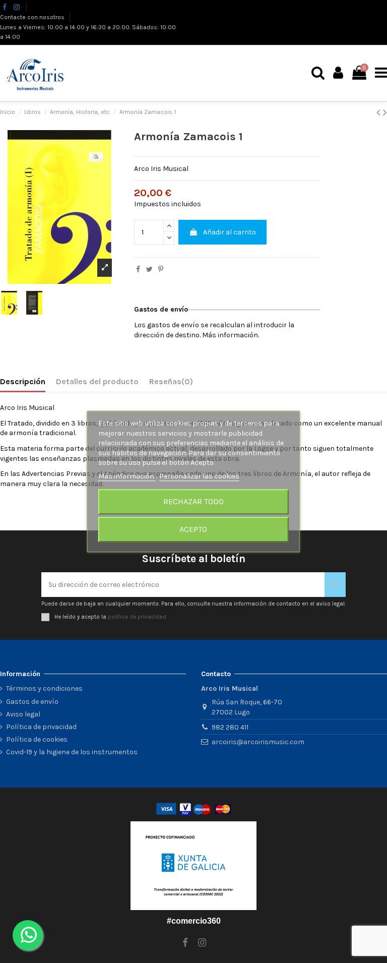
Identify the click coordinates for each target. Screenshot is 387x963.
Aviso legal (23, 714)
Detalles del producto (97, 381)
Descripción (22, 381)
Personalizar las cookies (199, 476)
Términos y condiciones (44, 688)
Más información (127, 476)
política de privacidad (137, 616)
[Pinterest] (160, 269)
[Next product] (385, 112)
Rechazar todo (193, 501)
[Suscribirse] (335, 584)
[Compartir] (138, 269)
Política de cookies (37, 739)
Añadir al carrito (229, 232)
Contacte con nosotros (33, 17)
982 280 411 (230, 727)
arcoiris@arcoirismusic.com (258, 742)
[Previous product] (379, 112)
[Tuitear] (149, 269)
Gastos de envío (32, 701)
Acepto (193, 529)
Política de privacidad (41, 727)
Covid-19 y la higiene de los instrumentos (72, 752)
